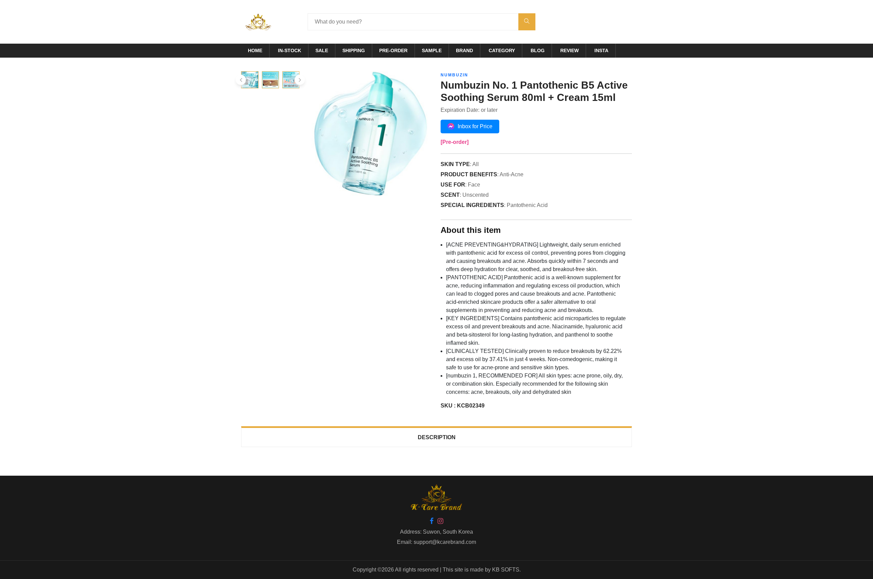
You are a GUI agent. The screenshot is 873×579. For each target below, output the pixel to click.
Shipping (353, 50)
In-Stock (289, 50)
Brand (464, 50)
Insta (601, 50)
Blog (538, 50)
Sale (321, 50)
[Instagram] (440, 521)
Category (502, 50)
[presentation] (241, 80)
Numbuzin (454, 75)
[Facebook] (431, 521)
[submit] (526, 21)
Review (569, 50)
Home (255, 50)
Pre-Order (393, 50)
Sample (432, 50)
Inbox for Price (475, 126)
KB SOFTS (505, 570)
